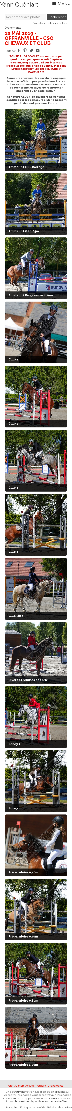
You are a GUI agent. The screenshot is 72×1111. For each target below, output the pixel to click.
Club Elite (16, 616)
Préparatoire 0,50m (23, 936)
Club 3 (13, 487)
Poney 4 (14, 808)
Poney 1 (14, 744)
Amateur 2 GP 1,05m (24, 231)
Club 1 (13, 359)
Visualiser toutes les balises (50, 23)
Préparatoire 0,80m (23, 1000)
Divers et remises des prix (28, 680)
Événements (13, 27)
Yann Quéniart (16, 1085)
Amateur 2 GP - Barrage (26, 167)
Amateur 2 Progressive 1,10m (31, 295)
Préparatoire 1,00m (23, 1064)
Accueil (29, 1085)
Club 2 (13, 423)
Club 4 (13, 551)
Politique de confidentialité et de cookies (46, 1107)
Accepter (12, 1107)
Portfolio (41, 1085)
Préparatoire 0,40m (23, 872)
